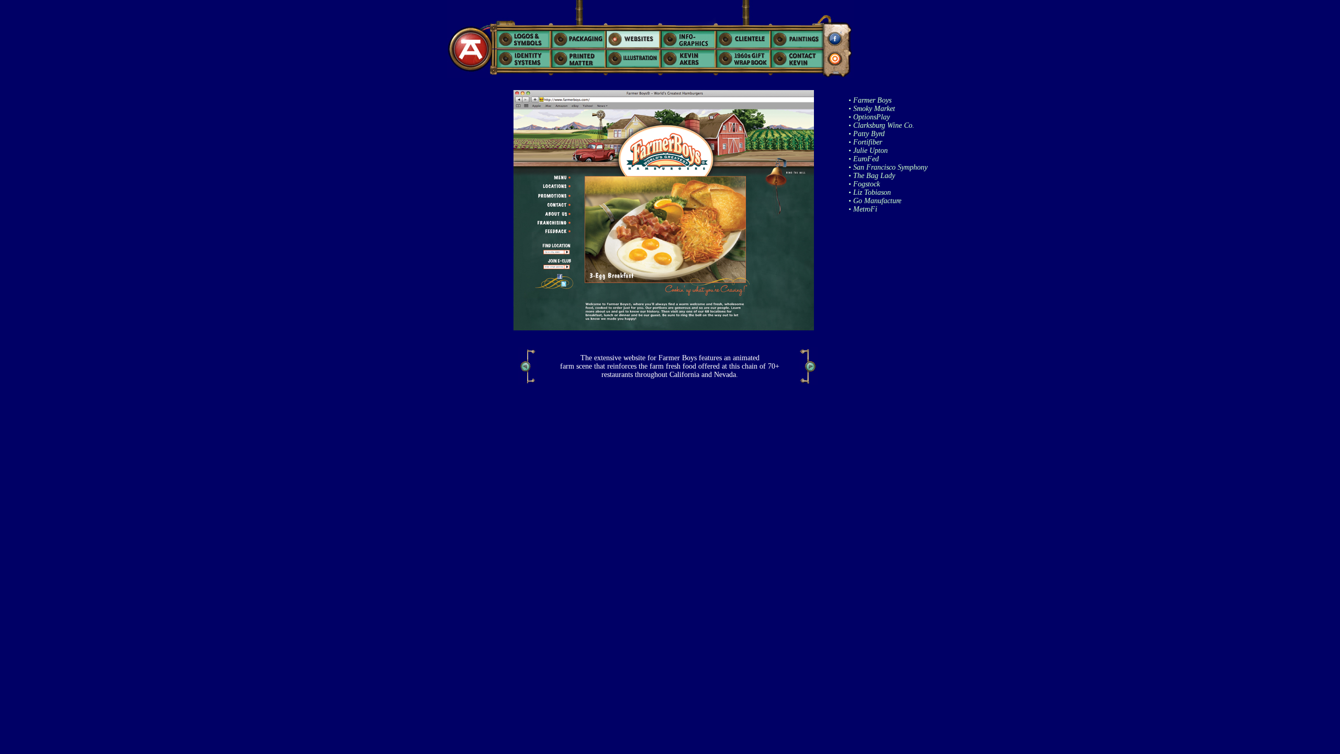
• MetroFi (862, 209)
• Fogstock (864, 184)
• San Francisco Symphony (888, 167)
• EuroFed (863, 159)
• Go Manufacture (874, 201)
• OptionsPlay (869, 117)
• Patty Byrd (866, 134)
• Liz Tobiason (869, 192)
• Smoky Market (871, 109)
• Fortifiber (865, 142)
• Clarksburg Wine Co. (881, 125)
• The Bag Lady (871, 176)
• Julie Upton (868, 150)
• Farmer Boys (869, 100)
